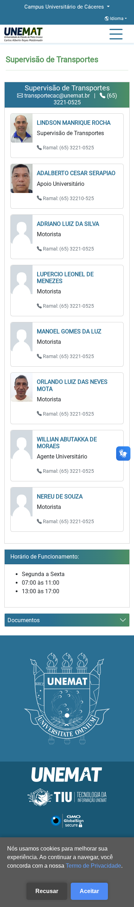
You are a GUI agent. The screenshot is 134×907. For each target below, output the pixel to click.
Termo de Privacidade (93, 866)
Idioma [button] (117, 18)
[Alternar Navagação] (116, 34)
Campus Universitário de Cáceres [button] (64, 7)
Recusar (46, 891)
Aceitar (89, 891)
